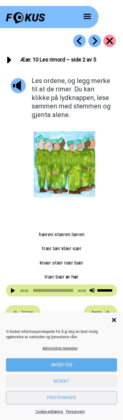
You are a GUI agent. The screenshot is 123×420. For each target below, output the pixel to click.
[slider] (105, 289)
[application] (61, 290)
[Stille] (92, 290)
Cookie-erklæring (49, 412)
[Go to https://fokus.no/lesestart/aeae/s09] (79, 40)
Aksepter (61, 364)
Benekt (62, 381)
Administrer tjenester (60, 348)
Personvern (75, 412)
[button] (114, 320)
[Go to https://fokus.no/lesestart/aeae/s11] (94, 40)
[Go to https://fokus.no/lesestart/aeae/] (109, 40)
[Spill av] (14, 290)
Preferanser (61, 397)
